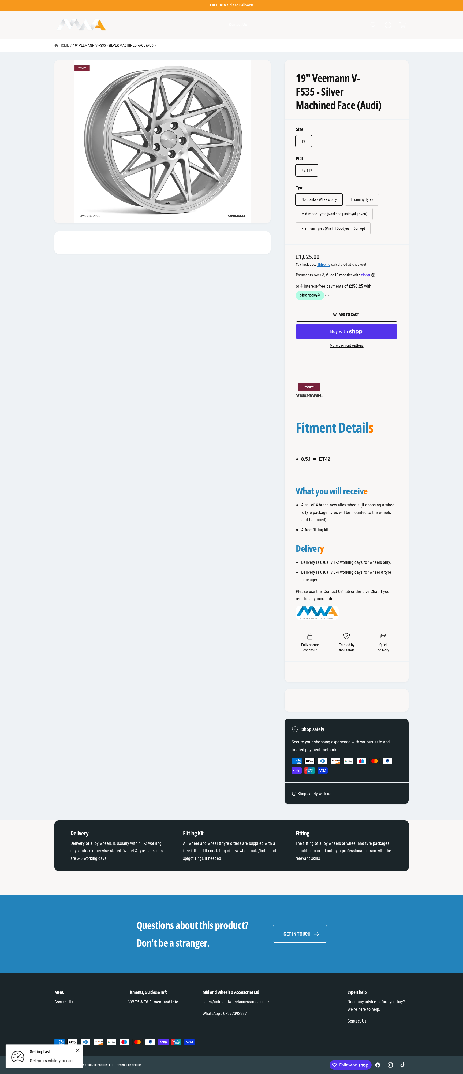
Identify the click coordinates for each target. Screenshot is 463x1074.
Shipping (323, 264)
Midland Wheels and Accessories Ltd (89, 1065)
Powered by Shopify (128, 1065)
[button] (373, 25)
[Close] (77, 1050)
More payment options (347, 345)
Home (64, 45)
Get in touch (297, 934)
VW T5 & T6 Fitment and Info (153, 1002)
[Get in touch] (388, 25)
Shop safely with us (314, 793)
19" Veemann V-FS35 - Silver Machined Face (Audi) (114, 45)
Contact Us (63, 1002)
